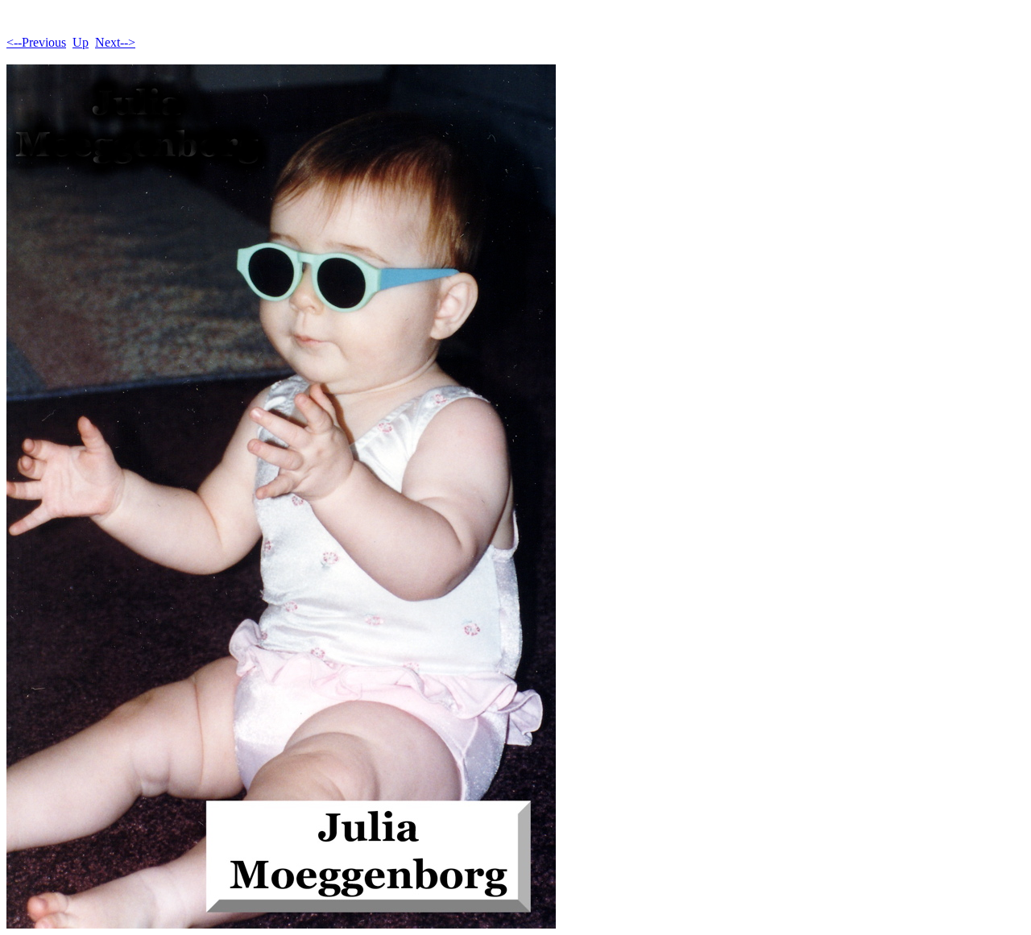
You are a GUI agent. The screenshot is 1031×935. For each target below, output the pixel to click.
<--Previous (36, 42)
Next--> (115, 42)
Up (80, 42)
